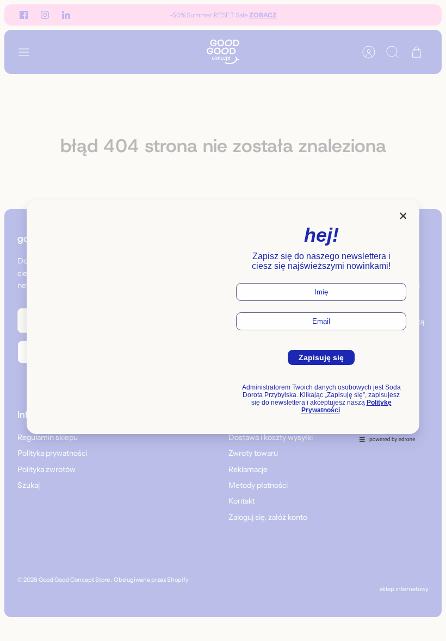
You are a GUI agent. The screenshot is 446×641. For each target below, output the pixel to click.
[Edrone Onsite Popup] (223, 320)
